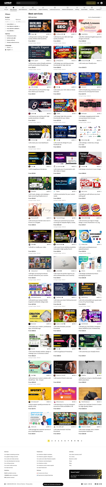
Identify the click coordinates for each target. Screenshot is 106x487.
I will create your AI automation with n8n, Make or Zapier (64, 170)
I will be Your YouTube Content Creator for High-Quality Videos (90, 405)
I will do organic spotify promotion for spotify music (39, 405)
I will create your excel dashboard (38, 142)
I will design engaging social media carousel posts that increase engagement (89, 118)
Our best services (8, 467)
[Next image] (100, 52)
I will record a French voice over (63, 378)
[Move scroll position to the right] (101, 8)
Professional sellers (11, 35)
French (10, 47)
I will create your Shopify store (87, 63)
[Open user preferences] (104, 3)
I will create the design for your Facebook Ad (63, 143)
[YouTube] (97, 484)
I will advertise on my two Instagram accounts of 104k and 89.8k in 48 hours (64, 406)
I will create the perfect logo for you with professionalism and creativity (64, 274)
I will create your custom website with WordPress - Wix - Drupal (39, 379)
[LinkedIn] (95, 484)
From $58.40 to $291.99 (13, 26)
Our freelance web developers (44, 461)
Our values (71, 456)
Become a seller (91, 3)
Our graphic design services (11, 456)
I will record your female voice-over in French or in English (39, 221)
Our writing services (9, 463)
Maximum (18, 19)
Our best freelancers (42, 467)
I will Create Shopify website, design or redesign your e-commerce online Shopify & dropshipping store (39, 353)
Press (70, 461)
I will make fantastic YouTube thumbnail (62, 430)
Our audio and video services (11, 458)
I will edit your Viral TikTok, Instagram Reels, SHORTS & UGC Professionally (89, 327)
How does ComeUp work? (75, 454)
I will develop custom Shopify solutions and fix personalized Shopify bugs (39, 64)
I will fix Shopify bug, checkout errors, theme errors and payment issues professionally (90, 91)
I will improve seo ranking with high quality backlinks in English (38, 117)
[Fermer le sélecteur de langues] (62, 484)
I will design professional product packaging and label (88, 274)
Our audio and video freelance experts (46, 458)
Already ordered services (13, 42)
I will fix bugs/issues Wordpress (37, 169)
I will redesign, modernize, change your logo (89, 143)
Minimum (7, 19)
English (10, 49)
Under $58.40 (11, 24)
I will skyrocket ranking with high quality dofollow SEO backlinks (38, 37)
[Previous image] (80, 52)
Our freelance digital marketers (44, 454)
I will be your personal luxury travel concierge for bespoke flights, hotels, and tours (64, 222)
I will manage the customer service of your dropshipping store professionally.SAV (39, 431)
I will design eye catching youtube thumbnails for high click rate (64, 64)
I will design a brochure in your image (90, 169)
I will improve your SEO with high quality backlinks (63, 37)
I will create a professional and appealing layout (88, 248)
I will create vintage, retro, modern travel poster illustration (89, 430)
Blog (70, 463)
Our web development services (12, 461)
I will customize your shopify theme (89, 351)
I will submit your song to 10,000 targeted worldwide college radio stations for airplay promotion (38, 301)
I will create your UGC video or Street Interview (64, 90)
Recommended (96, 17)
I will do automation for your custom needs (64, 195)
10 (78, 441)
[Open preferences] (98, 3)
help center (73, 476)
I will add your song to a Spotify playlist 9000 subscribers (90, 379)
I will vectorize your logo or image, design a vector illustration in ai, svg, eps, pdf (89, 222)
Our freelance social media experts (45, 465)
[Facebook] (101, 484)
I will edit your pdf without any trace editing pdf (89, 195)
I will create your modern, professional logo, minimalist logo (39, 327)
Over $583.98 (10, 30)
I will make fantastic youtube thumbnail (62, 327)
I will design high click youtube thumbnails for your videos (63, 117)
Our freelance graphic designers (44, 456)
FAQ (70, 465)
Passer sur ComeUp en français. (52, 484)
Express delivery (11, 40)
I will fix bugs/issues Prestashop (63, 351)
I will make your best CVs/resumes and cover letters (65, 301)
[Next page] (81, 441)
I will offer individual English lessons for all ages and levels (90, 37)
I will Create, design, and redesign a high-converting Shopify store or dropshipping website (38, 196)
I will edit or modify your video (37, 247)
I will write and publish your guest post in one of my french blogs (90, 301)
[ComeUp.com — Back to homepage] (8, 3)
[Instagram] (99, 484)
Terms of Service (21, 483)
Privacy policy (29, 483)
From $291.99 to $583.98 (13, 28)
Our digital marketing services (11, 454)
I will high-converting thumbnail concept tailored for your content (38, 274)
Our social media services (10, 465)
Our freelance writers (42, 463)
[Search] (36, 3)
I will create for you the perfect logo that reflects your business (38, 90)
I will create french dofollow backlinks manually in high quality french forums (65, 249)
